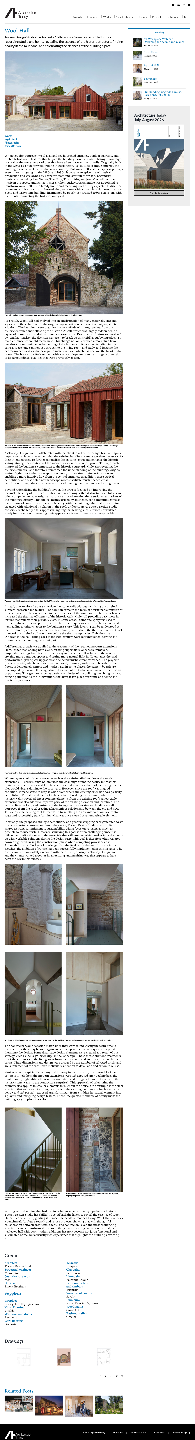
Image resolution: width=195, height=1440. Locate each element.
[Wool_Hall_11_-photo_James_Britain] (94, 865)
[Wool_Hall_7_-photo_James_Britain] (33, 1108)
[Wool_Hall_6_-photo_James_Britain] (94, 1108)
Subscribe (117, 1432)
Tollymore (150, 78)
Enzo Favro (151, 52)
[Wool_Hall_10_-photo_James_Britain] (33, 865)
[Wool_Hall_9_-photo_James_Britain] (94, 686)
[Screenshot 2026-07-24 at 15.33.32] (159, 125)
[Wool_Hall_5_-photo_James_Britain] (94, 953)
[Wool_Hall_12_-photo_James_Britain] (33, 953)
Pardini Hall (151, 65)
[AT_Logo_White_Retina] (17, 1432)
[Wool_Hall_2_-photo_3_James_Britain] (64, 202)
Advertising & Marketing (93, 1432)
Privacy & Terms (138, 1432)
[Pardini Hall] (79, 1397)
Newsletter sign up (181, 1432)
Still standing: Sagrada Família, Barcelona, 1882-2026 (163, 93)
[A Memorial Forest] (109, 1397)
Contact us (159, 1432)
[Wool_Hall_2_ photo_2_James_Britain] (64, 364)
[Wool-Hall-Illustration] (63, 1357)
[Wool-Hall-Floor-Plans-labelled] (104, 1357)
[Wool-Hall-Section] (23, 1357)
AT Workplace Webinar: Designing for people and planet (164, 40)
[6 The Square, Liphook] (49, 1397)
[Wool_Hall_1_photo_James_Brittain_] (64, 52)
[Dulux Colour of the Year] (19, 1397)
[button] (185, 16)
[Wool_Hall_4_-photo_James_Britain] (64, 519)
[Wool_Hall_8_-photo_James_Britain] (33, 686)
